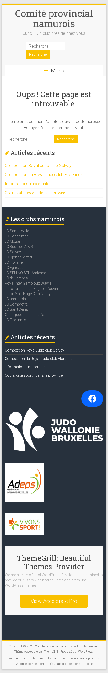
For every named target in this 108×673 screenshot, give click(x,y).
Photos (88, 664)
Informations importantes (28, 183)
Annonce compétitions (30, 664)
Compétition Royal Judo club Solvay (38, 165)
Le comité (29, 658)
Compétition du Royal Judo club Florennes (44, 174)
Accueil (14, 658)
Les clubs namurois (52, 658)
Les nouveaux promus (84, 658)
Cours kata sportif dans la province (37, 192)
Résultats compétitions (64, 664)
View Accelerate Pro (54, 601)
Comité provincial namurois (54, 18)
